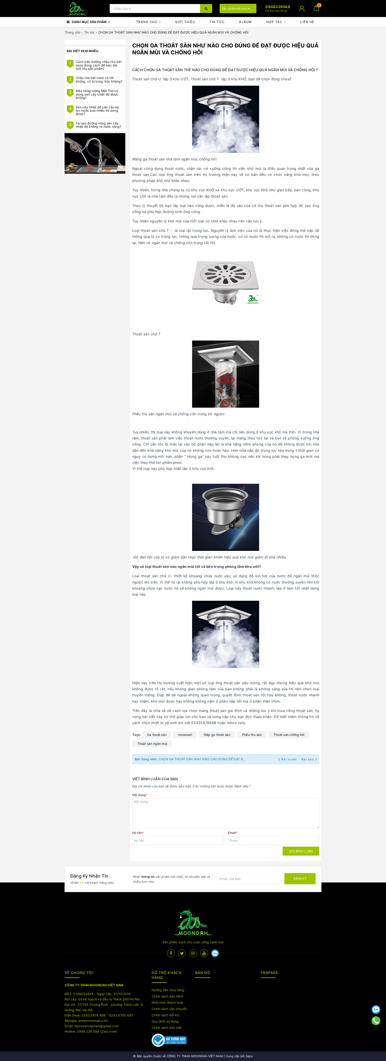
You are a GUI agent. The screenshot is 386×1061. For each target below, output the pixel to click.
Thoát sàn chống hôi (289, 735)
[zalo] (215, 953)
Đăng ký (300, 878)
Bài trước (289, 759)
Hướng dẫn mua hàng (168, 990)
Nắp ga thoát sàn (217, 735)
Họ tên (138, 833)
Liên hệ (307, 22)
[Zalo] (375, 1009)
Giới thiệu (185, 22)
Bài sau (308, 759)
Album (245, 22)
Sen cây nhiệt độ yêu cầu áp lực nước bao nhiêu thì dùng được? (97, 110)
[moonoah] (95, 153)
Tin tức (217, 22)
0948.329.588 (88, 1031)
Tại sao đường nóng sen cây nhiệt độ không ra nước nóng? (98, 124)
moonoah (185, 735)
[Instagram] (193, 953)
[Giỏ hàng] (316, 9)
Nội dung (139, 795)
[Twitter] (182, 953)
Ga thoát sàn (156, 735)
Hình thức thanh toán (167, 1002)
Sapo (249, 1056)
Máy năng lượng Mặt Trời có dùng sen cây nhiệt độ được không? (97, 94)
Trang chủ (147, 22)
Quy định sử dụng (165, 1021)
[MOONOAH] (86, 8)
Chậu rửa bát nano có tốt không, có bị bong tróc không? (99, 79)
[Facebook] (171, 953)
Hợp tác (275, 22)
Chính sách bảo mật (167, 1027)
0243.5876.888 (94, 1015)
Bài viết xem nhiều (83, 51)
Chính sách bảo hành (167, 996)
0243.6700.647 (121, 1015)
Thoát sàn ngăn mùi (152, 744)
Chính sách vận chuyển (169, 1009)
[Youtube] (204, 953)
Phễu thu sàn (252, 735)
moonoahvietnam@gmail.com (96, 1026)
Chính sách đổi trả (165, 1015)
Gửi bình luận (301, 851)
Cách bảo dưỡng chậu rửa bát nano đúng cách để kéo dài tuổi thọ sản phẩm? (99, 65)
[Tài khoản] (302, 8)
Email (232, 833)
